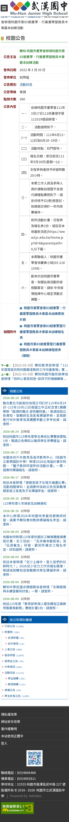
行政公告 (14, 626)
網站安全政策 (10, 721)
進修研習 (14, 655)
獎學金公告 (14, 661)
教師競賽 (16, 684)
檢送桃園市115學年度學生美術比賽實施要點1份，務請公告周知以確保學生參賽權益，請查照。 (34, 440)
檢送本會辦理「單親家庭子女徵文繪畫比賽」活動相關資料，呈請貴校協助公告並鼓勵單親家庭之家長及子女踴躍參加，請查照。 (34, 486)
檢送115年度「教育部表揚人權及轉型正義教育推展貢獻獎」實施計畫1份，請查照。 (34, 605)
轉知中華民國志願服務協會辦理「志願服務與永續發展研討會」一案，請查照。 (34, 588)
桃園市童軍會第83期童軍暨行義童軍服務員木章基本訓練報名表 (43, 331)
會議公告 (13, 690)
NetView (35, 795)
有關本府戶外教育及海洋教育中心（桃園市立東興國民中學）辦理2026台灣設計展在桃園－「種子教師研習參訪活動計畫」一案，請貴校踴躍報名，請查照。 (34, 463)
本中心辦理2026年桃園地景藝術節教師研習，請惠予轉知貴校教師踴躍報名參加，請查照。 (34, 519)
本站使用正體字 (12, 736)
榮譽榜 (12, 632)
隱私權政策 (9, 714)
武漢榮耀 (16, 638)
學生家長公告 (17, 696)
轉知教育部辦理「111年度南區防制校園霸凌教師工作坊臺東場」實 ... (34, 367)
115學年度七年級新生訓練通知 (25, 503)
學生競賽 (16, 678)
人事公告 (13, 649)
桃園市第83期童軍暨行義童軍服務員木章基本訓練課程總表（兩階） (43, 350)
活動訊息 (14, 673)
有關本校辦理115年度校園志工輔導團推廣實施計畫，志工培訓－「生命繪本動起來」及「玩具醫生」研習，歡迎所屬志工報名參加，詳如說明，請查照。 (34, 543)
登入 (4, 743)
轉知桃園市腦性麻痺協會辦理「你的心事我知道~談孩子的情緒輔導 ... (34, 376)
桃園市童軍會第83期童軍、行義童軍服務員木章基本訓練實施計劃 (43, 313)
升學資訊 (13, 667)
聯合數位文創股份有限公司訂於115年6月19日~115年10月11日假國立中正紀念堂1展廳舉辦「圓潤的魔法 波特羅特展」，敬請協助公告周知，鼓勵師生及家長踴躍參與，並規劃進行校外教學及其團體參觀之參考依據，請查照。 (34, 413)
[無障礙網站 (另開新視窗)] (34, 808)
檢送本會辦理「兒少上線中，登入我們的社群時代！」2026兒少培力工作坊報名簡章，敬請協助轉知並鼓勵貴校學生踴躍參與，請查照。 (34, 568)
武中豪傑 (16, 643)
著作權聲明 (9, 728)
